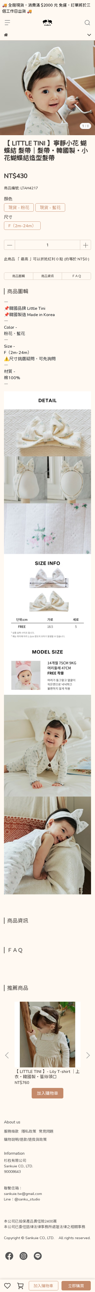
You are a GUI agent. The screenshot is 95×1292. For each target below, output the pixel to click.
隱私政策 (28, 1131)
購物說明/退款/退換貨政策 (25, 1139)
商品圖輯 (18, 276)
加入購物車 (43, 1285)
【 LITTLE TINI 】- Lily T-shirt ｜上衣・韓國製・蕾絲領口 (47, 1074)
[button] (88, 1055)
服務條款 (11, 1131)
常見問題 (46, 1131)
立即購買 (76, 1285)
